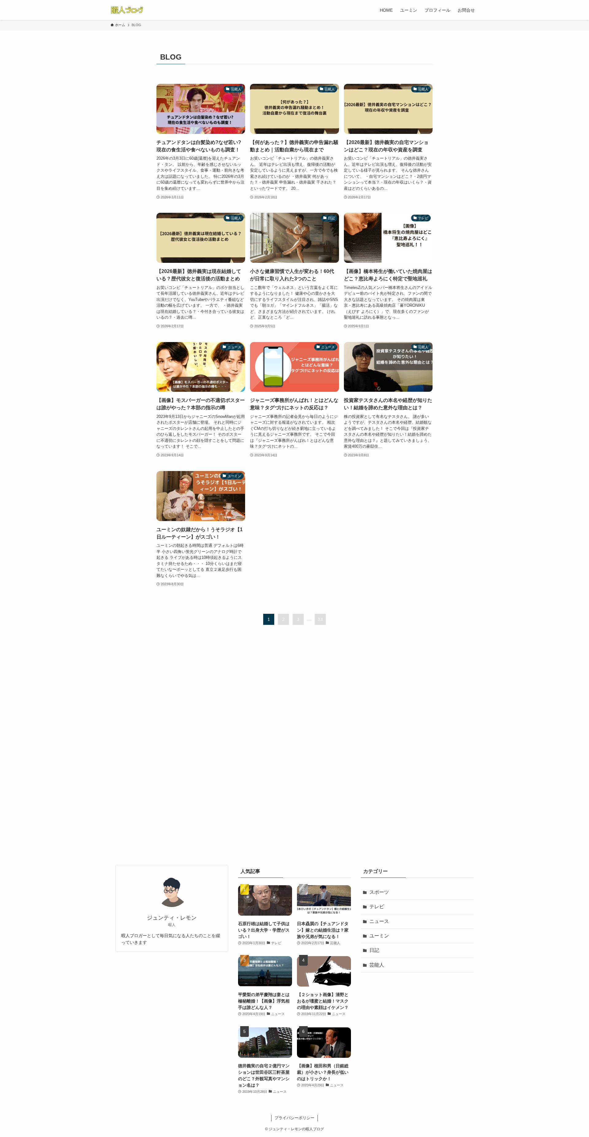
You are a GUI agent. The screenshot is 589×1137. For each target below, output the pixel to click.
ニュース (379, 921)
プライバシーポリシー (294, 1118)
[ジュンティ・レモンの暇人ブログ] (128, 10)
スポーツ (379, 892)
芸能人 (376, 965)
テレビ (376, 906)
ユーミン (379, 935)
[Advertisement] (294, 748)
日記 (374, 950)
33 (320, 619)
